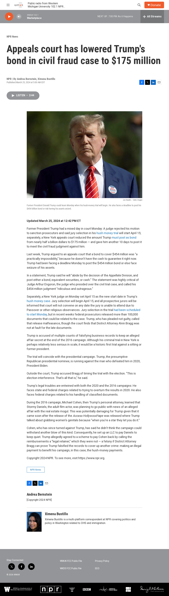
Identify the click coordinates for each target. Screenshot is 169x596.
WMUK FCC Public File (71, 561)
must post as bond (124, 237)
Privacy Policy (102, 561)
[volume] (19, 16)
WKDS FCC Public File (71, 568)
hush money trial (107, 233)
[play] (9, 17)
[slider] (24, 16)
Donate (156, 5)
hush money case (38, 301)
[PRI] (72, 589)
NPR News (12, 36)
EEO (97, 568)
